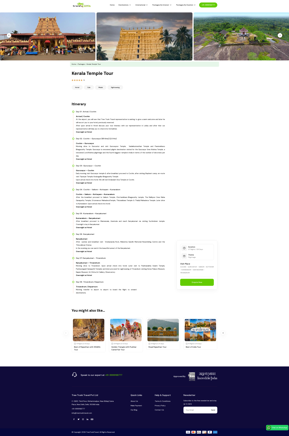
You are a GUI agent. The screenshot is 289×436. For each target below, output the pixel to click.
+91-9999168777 (208, 5)
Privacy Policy (160, 405)
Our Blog (134, 410)
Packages (81, 64)
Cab (88, 87)
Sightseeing (115, 87)
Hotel (77, 87)
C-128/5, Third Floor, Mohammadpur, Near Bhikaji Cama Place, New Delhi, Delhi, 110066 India (93, 403)
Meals (101, 87)
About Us (134, 401)
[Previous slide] (9, 35)
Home (112, 5)
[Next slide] (280, 35)
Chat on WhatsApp (279, 428)
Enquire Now (197, 282)
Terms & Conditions (162, 401)
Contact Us (159, 410)
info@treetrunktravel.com (82, 413)
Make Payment (136, 405)
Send (213, 410)
